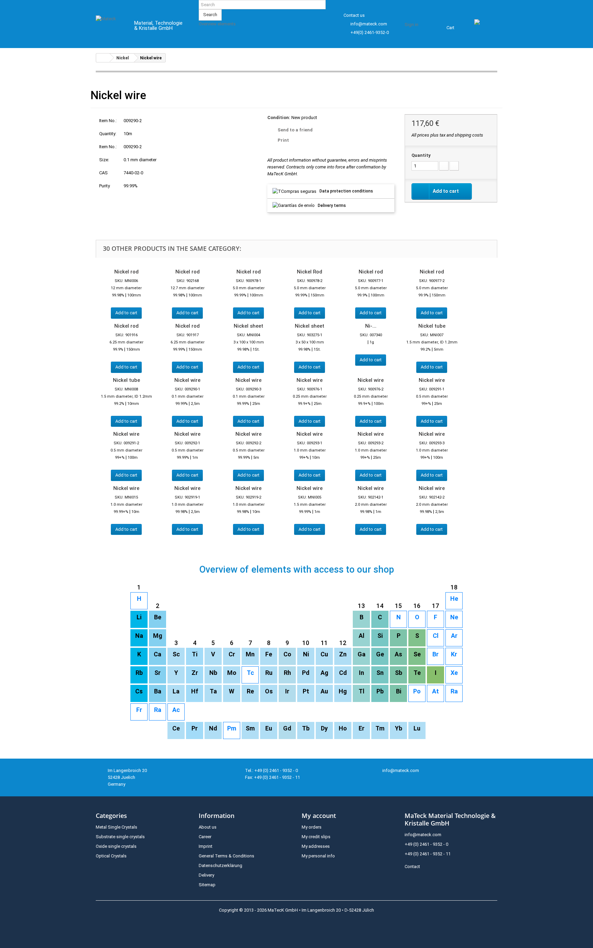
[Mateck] (110, 26)
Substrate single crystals (120, 836)
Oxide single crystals (116, 846)
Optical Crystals (111, 855)
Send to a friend (295, 129)
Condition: (278, 117)
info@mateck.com (368, 23)
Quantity (421, 155)
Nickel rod (126, 272)
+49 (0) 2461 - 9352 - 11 (428, 853)
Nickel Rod (309, 272)
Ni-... (370, 326)
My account (319, 815)
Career (205, 836)
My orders (312, 827)
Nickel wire (187, 380)
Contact (412, 866)
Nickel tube (431, 326)
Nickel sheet (248, 326)
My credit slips (316, 836)
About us (208, 827)
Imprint (205, 846)
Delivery (206, 875)
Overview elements (217, 23)
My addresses (316, 846)
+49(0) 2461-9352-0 (369, 32)
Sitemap (207, 884)
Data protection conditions (346, 191)
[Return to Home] (102, 58)
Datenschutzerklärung (220, 865)
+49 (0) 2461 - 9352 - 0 (426, 844)
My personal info (318, 855)
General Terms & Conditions (226, 855)
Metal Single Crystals (116, 827)
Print (283, 140)
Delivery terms (332, 205)
